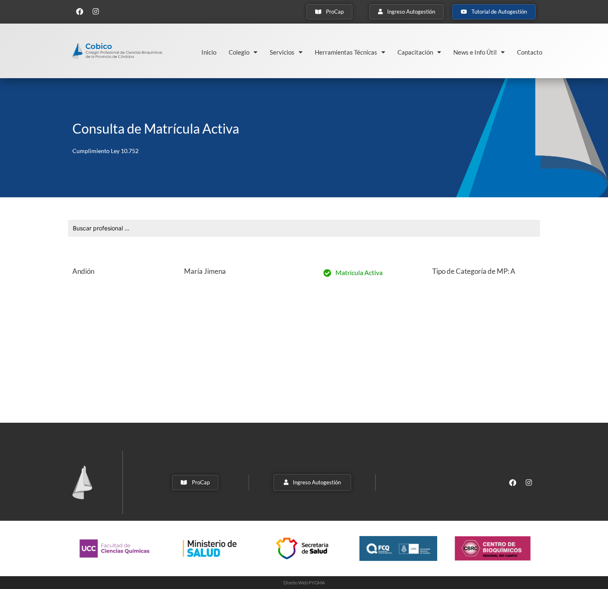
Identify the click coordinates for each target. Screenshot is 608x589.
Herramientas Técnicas (346, 52)
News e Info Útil (475, 52)
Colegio (239, 52)
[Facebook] (79, 11)
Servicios (282, 52)
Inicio (208, 52)
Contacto (529, 52)
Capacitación (415, 52)
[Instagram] (96, 11)
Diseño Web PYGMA (304, 582)
